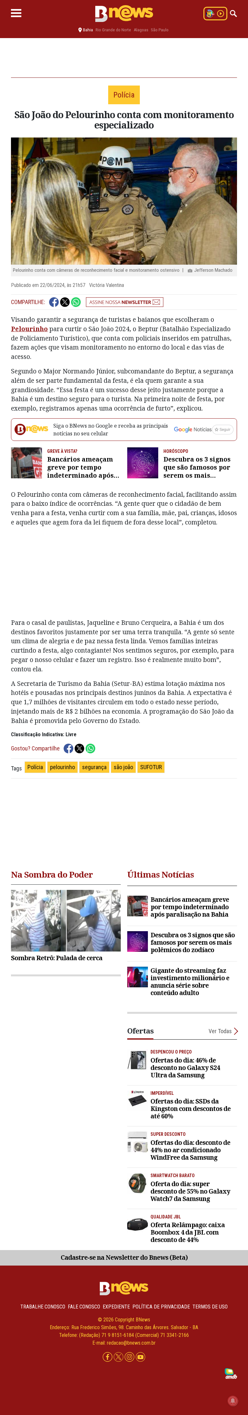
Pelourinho (29, 328)
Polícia (35, 767)
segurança (94, 767)
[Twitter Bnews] (119, 1357)
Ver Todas (220, 1031)
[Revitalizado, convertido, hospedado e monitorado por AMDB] (231, 1373)
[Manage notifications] (233, 1401)
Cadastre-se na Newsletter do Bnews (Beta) (124, 1257)
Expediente (116, 1307)
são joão (123, 767)
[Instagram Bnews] (130, 1357)
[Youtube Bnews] (140, 1357)
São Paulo (160, 30)
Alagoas (141, 30)
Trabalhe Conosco (42, 1307)
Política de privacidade (161, 1307)
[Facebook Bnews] (108, 1357)
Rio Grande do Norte (113, 30)
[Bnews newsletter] (124, 302)
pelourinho (62, 767)
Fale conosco (84, 1307)
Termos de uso (210, 1307)
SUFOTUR (151, 767)
